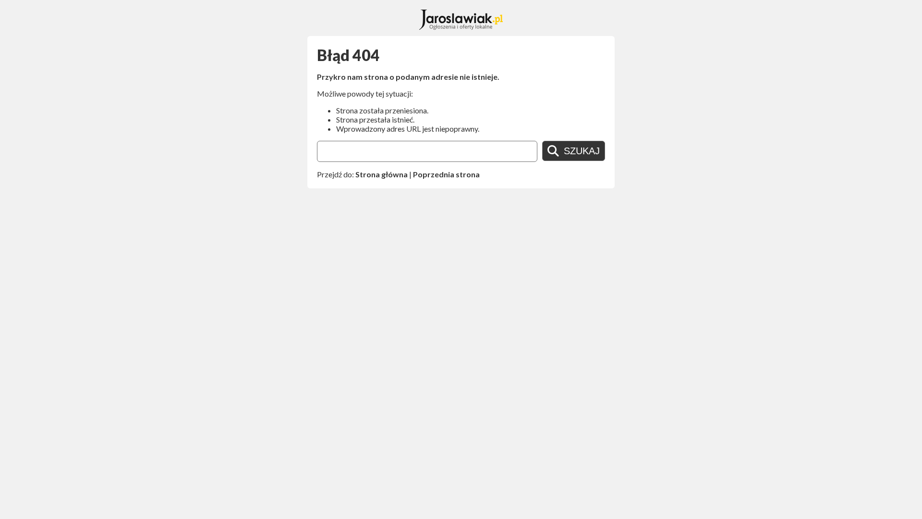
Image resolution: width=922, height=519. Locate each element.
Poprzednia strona (446, 174)
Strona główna (381, 174)
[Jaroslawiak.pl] (461, 26)
